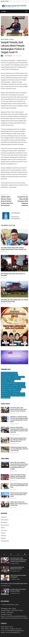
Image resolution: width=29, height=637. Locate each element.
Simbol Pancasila (9, 395)
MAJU (20, 389)
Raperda (3, 395)
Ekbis (10, 379)
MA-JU (17, 387)
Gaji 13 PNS (17, 379)
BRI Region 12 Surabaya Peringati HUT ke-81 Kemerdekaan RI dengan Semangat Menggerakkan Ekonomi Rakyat (19, 419)
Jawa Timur (22, 383)
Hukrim (3, 527)
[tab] (4, 554)
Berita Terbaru (4, 39)
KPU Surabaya (4, 387)
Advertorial (4, 517)
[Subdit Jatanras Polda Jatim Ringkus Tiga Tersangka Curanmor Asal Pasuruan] (5, 502)
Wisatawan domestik (6, 397)
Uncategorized (5, 541)
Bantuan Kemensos (13, 372)
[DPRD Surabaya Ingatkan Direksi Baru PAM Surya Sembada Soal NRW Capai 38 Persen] (5, 438)
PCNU (10, 391)
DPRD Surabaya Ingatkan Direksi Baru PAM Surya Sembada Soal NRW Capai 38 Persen (18, 439)
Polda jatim (15, 393)
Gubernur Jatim (5, 381)
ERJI (13, 379)
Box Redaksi (4, 522)
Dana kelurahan (16, 377)
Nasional (3, 533)
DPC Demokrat (4, 379)
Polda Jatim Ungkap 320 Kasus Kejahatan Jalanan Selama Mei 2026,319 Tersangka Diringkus (18, 476)
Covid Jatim (15, 374)
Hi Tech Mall (11, 381)
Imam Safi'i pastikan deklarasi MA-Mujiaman (10, 383)
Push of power (21, 393)
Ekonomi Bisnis (5, 525)
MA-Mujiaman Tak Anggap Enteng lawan (9, 389)
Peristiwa (3, 535)
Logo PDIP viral (12, 387)
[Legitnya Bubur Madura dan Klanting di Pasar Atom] (5, 567)
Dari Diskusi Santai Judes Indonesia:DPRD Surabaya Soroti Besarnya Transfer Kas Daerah (18, 409)
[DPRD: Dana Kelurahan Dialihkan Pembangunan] (5, 575)
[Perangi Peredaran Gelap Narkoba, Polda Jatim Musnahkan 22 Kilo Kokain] (5, 493)
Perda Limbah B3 (5, 393)
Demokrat (22, 377)
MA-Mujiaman (22, 387)
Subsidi (16, 395)
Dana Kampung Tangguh (6, 377)
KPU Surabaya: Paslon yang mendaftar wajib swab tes (14, 583)
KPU (23, 385)
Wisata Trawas (21, 395)
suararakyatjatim (8, 55)
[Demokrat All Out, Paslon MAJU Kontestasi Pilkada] (5, 589)
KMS (20, 385)
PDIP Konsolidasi (16, 391)
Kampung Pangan (14, 385)
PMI (10, 393)
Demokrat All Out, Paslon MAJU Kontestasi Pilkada (18, 590)
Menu (4, 11)
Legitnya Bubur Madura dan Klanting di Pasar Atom (17, 568)
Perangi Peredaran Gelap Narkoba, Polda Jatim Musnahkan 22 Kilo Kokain (18, 494)
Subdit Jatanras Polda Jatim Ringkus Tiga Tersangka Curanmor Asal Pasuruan (18, 503)
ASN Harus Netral (5, 372)
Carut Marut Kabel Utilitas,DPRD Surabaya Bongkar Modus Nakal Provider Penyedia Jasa (13, 248)
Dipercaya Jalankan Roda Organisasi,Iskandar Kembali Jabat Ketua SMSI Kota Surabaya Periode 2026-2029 (19, 430)
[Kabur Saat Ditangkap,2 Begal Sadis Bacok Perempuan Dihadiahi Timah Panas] (5, 484)
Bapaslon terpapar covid (6, 374)
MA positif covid (5, 391)
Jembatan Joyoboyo (6, 385)
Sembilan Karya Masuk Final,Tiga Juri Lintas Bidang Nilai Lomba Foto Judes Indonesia (19, 448)
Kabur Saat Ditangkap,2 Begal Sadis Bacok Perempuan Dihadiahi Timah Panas (19, 485)
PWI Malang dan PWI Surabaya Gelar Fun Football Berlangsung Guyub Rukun (14, 300)
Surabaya (11, 39)
